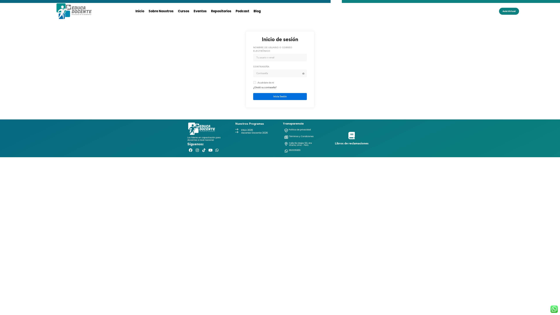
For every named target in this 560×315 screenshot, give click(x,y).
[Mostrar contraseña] (303, 73)
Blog (257, 11)
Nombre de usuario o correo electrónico (272, 49)
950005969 (294, 150)
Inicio (139, 11)
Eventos (200, 11)
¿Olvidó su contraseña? (265, 87)
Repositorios (221, 11)
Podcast (242, 11)
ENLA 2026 (247, 130)
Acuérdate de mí (265, 82)
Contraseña (261, 66)
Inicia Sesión (280, 96)
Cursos (183, 11)
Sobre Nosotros (161, 11)
